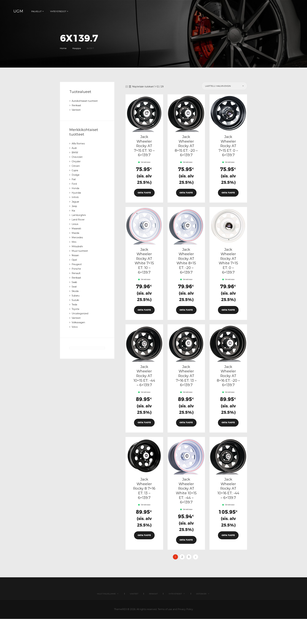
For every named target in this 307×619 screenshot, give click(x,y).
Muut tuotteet (80, 250)
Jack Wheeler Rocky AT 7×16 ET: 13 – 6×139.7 (186, 376)
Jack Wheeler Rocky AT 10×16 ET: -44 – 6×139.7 (228, 488)
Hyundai (76, 192)
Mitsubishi (77, 246)
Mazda (75, 233)
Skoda (75, 291)
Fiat (74, 179)
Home (63, 48)
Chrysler (76, 161)
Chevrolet (77, 157)
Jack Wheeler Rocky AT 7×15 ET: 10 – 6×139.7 (144, 146)
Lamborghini (79, 215)
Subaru (75, 295)
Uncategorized (80, 313)
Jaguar (75, 201)
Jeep (74, 206)
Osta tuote (144, 192)
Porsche (76, 268)
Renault (76, 273)
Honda (75, 188)
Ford (74, 183)
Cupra (75, 170)
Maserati (76, 228)
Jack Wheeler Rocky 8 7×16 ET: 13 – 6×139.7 (144, 488)
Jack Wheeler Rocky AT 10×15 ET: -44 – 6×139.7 (144, 376)
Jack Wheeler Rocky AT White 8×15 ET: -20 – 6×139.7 (186, 261)
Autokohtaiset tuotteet (85, 100)
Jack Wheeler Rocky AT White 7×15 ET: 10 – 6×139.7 (144, 261)
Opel (74, 259)
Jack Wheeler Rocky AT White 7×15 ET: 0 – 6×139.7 (228, 261)
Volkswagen (78, 322)
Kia (73, 210)
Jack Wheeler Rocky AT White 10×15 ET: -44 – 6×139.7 (186, 490)
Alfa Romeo (78, 143)
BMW (75, 152)
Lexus (75, 224)
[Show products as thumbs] (127, 86)
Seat (74, 286)
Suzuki (75, 300)
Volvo (75, 326)
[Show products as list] (130, 86)
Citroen (76, 165)
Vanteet (76, 109)
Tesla (74, 304)
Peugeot (77, 264)
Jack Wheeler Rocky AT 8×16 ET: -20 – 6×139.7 (228, 376)
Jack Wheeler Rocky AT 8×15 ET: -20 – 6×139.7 (186, 146)
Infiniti (75, 197)
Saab (74, 282)
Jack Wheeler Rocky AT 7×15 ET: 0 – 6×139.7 (228, 146)
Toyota (75, 309)
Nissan (75, 255)
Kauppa (77, 48)
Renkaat (76, 105)
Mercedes (77, 237)
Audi (74, 148)
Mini (74, 242)
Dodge (75, 174)
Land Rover (78, 219)
